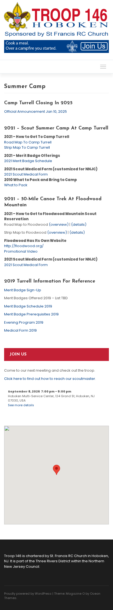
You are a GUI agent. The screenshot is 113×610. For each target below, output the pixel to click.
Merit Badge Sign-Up (22, 290)
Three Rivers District (53, 561)
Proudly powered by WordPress (28, 593)
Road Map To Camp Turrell (28, 142)
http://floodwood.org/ (24, 245)
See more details (21, 405)
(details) (78, 224)
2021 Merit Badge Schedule (28, 160)
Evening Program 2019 (23, 322)
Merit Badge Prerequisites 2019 (31, 314)
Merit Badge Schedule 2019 (28, 306)
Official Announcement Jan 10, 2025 (35, 111)
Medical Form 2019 (20, 330)
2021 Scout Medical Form (26, 174)
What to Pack (15, 185)
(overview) (59, 224)
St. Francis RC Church (68, 555)
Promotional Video (21, 251)
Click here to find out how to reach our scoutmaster (49, 378)
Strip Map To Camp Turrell (27, 147)
